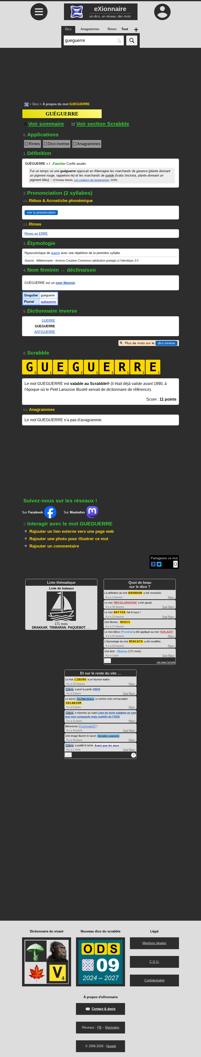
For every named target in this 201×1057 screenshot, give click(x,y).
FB (99, 1027)
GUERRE (48, 320)
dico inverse (166, 343)
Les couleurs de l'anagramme (91, 179)
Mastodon (112, 1027)
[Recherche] (131, 40)
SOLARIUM (73, 703)
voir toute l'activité (166, 662)
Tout (164, 606)
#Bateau (122, 651)
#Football (127, 631)
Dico (35, 104)
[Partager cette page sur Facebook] (153, 564)
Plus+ (171, 597)
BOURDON (135, 593)
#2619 (96, 689)
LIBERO (80, 679)
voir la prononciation (41, 212)
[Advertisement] (100, 72)
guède (109, 175)
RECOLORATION (125, 602)
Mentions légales (154, 943)
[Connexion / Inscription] (162, 11)
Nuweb (111, 1046)
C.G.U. (154, 962)
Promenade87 (87, 726)
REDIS (125, 622)
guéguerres (48, 302)
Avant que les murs (106, 745)
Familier (58, 164)
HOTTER (120, 612)
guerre (55, 253)
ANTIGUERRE (44, 332)
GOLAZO (167, 631)
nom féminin (65, 283)
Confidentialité (154, 980)
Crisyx (70, 689)
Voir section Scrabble (102, 124)
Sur (32, 512)
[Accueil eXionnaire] (26, 104)
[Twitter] (159, 565)
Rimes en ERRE (36, 233)
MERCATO (136, 641)
